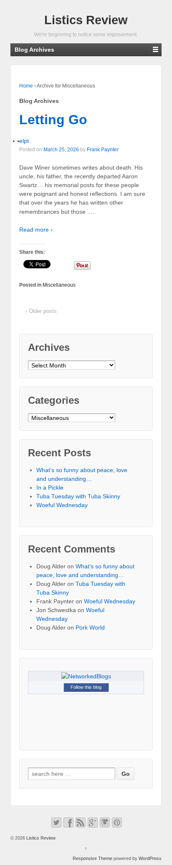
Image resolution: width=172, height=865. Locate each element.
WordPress (150, 858)
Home (26, 86)
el (21, 141)
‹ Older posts (41, 311)
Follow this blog (86, 687)
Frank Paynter (103, 149)
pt (26, 141)
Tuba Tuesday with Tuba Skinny (78, 496)
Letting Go (53, 119)
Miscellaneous (59, 285)
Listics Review (86, 20)
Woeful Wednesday (62, 505)
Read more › (36, 229)
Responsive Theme (92, 858)
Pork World (90, 627)
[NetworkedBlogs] (86, 675)
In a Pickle (49, 487)
